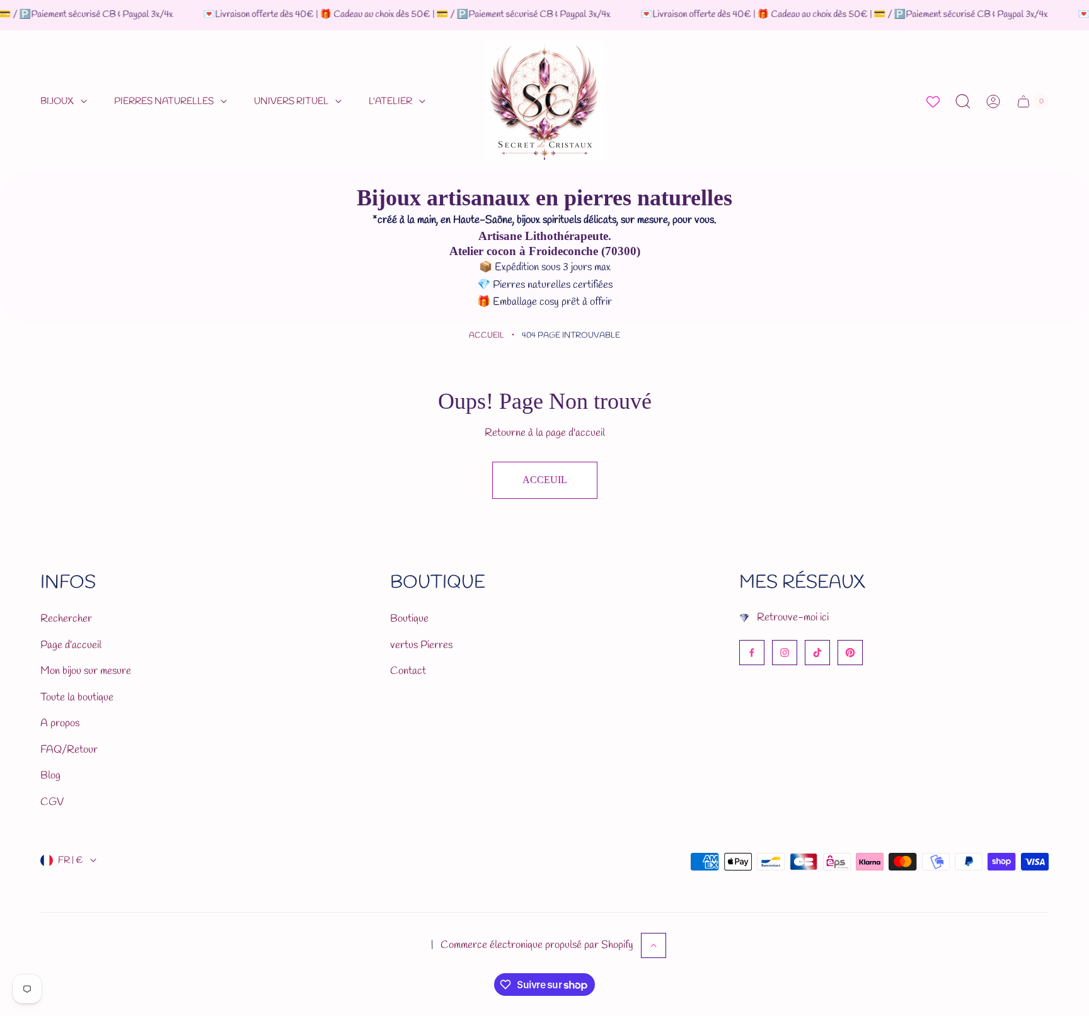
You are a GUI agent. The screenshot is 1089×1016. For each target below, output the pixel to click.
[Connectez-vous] (993, 101)
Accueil (486, 335)
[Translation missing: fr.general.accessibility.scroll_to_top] (653, 945)
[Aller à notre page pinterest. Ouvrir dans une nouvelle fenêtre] (850, 652)
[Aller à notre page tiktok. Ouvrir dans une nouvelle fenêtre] (817, 652)
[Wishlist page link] (933, 101)
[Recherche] (963, 101)
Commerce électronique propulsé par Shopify (537, 945)
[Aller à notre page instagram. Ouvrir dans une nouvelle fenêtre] (784, 652)
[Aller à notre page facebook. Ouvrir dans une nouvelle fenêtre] (751, 652)
